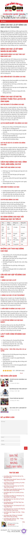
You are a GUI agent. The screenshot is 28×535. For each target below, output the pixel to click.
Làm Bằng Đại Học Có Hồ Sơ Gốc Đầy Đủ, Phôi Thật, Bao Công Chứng (14, 509)
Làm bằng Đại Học (16, 531)
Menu (4, 21)
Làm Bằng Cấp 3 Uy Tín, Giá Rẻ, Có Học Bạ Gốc (14, 493)
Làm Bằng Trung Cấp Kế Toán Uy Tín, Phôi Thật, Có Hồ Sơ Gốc (14, 480)
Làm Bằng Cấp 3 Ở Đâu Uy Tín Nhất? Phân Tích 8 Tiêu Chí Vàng (13, 516)
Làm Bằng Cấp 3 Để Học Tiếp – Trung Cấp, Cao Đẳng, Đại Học (13, 519)
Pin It (21, 373)
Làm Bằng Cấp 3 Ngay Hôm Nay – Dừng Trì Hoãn (14, 512)
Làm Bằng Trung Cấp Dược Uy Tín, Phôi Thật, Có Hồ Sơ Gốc (14, 486)
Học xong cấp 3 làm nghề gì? (18, 407)
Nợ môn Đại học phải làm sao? (18, 388)
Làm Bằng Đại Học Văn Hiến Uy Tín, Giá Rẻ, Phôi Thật (14, 499)
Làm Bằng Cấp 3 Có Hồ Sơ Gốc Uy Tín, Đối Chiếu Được (13, 476)
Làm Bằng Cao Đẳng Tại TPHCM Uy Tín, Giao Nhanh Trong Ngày (14, 496)
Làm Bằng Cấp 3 (11, 524)
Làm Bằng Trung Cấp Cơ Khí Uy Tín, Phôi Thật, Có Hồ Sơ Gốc (14, 483)
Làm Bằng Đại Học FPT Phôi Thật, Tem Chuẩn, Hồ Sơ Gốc (14, 503)
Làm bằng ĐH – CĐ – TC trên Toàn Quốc (10, 530)
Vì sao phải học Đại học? (17, 398)
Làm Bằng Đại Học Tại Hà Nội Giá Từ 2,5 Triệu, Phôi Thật (14, 506)
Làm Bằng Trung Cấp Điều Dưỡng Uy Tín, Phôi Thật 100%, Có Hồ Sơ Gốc (14, 490)
